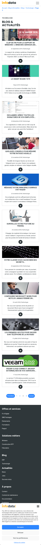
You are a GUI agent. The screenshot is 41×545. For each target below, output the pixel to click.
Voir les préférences (20, 538)
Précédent (10, 396)
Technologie (30, 8)
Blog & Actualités (14, 8)
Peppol (4, 428)
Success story (6, 479)
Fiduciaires (5, 448)
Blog (22, 8)
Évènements (6, 421)
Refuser (20, 533)
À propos (6, 486)
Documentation (7, 499)
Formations (6, 425)
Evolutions (5, 502)
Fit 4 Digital (5, 414)
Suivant (31, 396)
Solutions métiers (11, 435)
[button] (38, 506)
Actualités (7, 468)
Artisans (4, 440)
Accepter (20, 527)
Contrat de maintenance (10, 495)
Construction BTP (8, 444)
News (4, 472)
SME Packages (7, 417)
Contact (4, 491)
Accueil (4, 8)
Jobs (3, 476)
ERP (3, 460)
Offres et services (11, 409)
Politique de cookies (19, 542)
